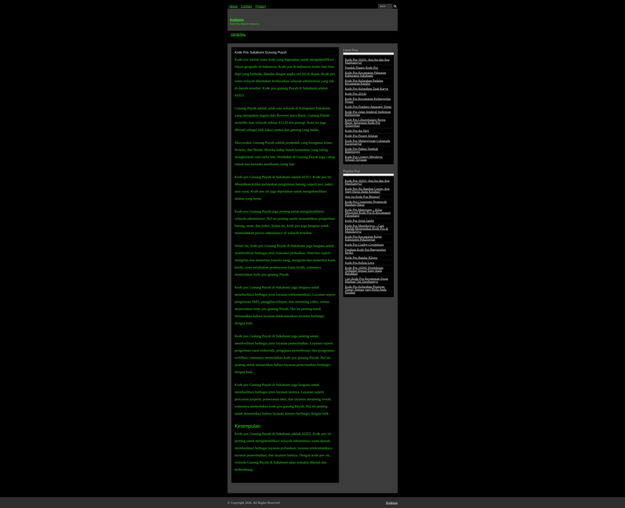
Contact (246, 6)
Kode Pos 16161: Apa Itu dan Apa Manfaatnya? (367, 61)
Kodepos (237, 20)
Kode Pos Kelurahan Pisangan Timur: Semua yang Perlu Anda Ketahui (365, 289)
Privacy (260, 6)
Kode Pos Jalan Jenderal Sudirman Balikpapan (368, 113)
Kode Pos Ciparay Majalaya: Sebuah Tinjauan (364, 158)
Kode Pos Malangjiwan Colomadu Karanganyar (367, 142)
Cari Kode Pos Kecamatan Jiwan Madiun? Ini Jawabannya (366, 280)
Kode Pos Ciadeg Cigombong (364, 244)
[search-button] (395, 6)
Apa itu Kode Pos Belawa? (362, 196)
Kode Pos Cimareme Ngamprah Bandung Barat (366, 203)
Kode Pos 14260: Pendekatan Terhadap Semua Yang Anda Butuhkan (364, 270)
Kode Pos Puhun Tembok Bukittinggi (361, 150)
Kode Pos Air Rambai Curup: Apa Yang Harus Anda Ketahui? (367, 190)
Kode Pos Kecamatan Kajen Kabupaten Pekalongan (363, 238)
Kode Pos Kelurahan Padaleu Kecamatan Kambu (364, 82)
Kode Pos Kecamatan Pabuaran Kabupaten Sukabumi (365, 74)
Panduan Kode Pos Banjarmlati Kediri (365, 251)
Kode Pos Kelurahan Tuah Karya (366, 88)
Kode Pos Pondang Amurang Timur (368, 106)
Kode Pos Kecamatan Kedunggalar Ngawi (368, 100)
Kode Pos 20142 (355, 93)
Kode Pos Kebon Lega (359, 262)
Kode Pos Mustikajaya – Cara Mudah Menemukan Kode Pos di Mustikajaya (366, 228)
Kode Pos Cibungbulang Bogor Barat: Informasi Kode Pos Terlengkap (365, 122)
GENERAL (238, 34)
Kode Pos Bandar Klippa (361, 257)
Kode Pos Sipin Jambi (359, 220)
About (233, 6)
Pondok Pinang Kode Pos (361, 67)
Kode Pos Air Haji (357, 130)
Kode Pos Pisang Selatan (361, 135)
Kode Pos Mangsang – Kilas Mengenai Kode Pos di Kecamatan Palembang (367, 212)
